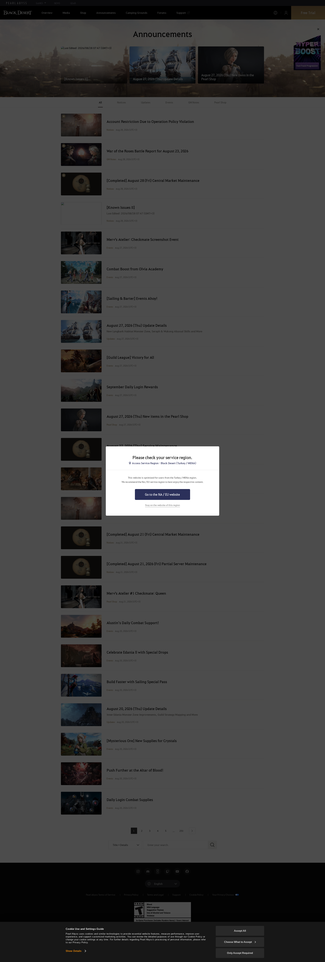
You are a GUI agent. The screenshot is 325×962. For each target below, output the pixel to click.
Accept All (240, 930)
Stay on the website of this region (162, 505)
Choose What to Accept (238, 941)
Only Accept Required (240, 952)
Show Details (73, 950)
